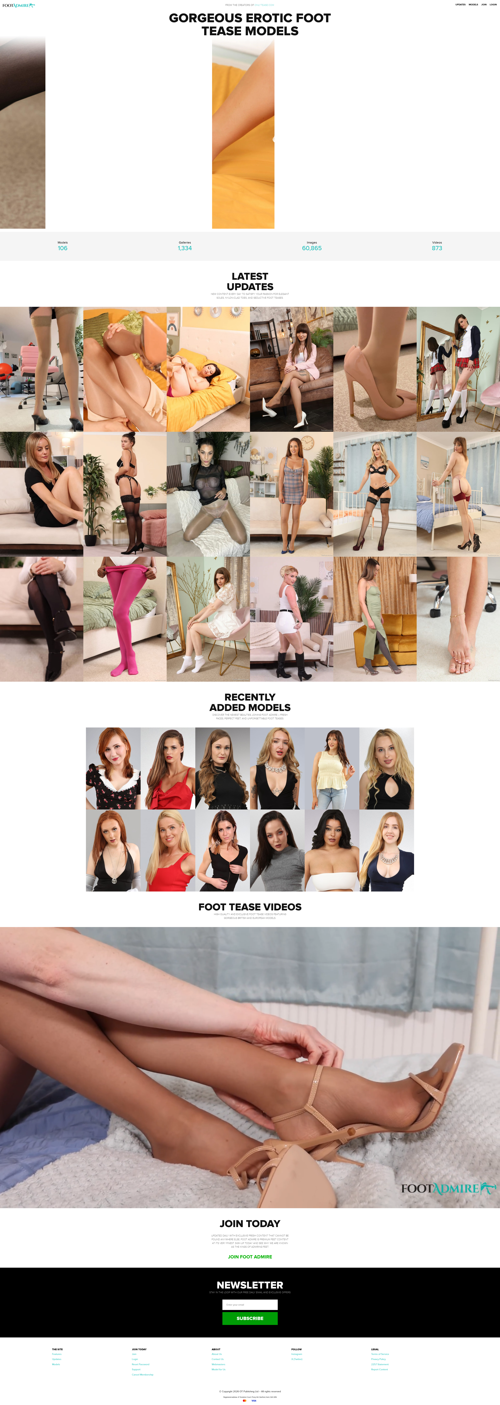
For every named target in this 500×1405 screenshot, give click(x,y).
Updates (56, 1359)
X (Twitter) (296, 1359)
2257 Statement (380, 1364)
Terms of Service (380, 1354)
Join (134, 1354)
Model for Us (219, 1369)
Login (135, 1359)
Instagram (296, 1354)
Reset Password (140, 1364)
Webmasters (218, 1364)
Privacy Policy (378, 1359)
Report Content (379, 1369)
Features (57, 1354)
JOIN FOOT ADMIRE (250, 1257)
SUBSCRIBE (250, 1319)
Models (56, 1364)
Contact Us (218, 1359)
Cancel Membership (142, 1374)
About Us (217, 1354)
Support (136, 1369)
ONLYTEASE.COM (264, 5)
